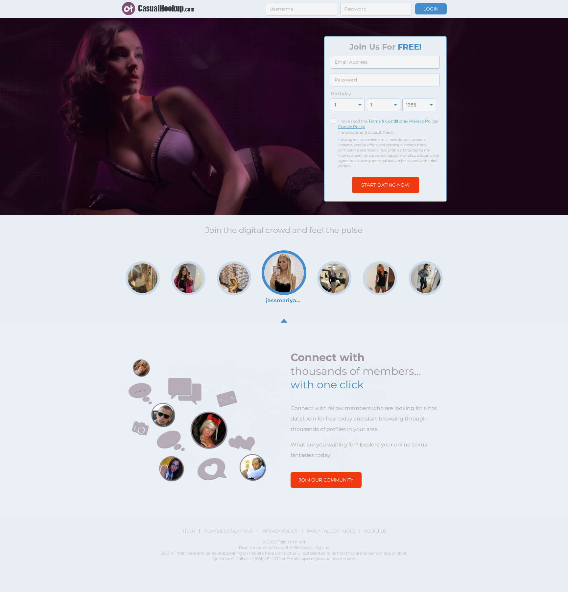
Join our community (326, 480)
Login (430, 9)
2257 (165, 553)
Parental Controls (331, 531)
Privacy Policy (423, 121)
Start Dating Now (385, 185)
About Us (375, 531)
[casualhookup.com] (158, 9)
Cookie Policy (351, 126)
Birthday (341, 93)
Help (189, 531)
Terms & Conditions (387, 121)
